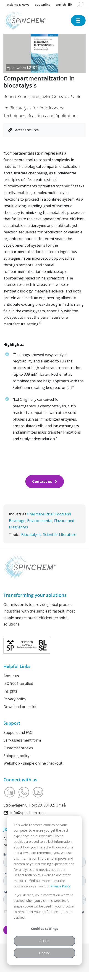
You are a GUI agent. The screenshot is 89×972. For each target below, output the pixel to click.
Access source (26, 129)
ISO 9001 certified (18, 683)
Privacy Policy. (60, 886)
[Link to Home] (37, 20)
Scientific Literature (59, 534)
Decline (44, 953)
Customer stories (18, 747)
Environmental (39, 520)
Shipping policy (16, 755)
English (61, 5)
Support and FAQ (18, 732)
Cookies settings (44, 928)
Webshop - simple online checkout (32, 763)
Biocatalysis (31, 534)
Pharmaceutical (40, 514)
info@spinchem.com (27, 812)
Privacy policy (14, 698)
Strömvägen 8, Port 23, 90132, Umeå (34, 805)
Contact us (42, 481)
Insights (10, 691)
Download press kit (20, 706)
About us (11, 675)
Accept (44, 940)
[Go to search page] (80, 4)
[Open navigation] (78, 20)
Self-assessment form (22, 740)
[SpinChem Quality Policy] (26, 645)
